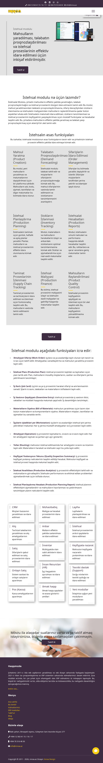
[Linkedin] (49, 2)
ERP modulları (14, 710)
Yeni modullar (80, 589)
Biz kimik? (12, 704)
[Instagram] (53, 2)
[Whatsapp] (57, 2)
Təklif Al (51, 642)
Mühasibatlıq (49, 507)
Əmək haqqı (49, 586)
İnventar (47, 545)
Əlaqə (10, 718)
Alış (14, 526)
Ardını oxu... (13, 689)
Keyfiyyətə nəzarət (82, 545)
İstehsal (77, 526)
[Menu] (93, 11)
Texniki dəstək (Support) (80, 569)
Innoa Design (49, 759)
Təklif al (20, 70)
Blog (10, 716)
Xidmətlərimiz (14, 707)
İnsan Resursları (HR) (51, 566)
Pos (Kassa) (18, 589)
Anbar (45, 526)
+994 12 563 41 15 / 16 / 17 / (37, 5)
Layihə (76, 507)
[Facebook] (45, 2)
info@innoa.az (71, 5)
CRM (14, 507)
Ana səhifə (12, 702)
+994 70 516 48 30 (56, 5)
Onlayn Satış (19, 570)
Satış (15, 548)
